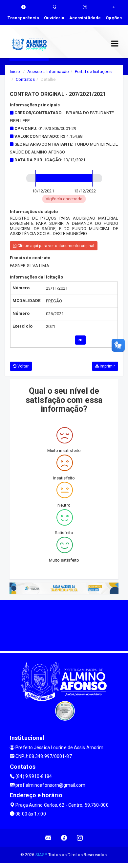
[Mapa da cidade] (64, 624)
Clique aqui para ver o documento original (55, 245)
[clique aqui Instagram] (80, 837)
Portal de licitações (93, 71)
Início (15, 71)
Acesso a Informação (48, 71)
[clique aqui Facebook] (64, 837)
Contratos (25, 79)
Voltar (22, 366)
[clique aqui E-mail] (48, 837)
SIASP (41, 854)
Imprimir (107, 366)
